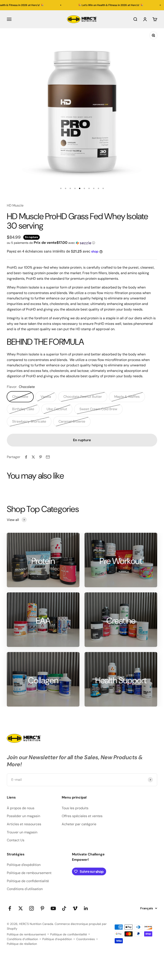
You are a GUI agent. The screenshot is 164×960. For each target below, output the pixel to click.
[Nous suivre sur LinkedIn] (86, 908)
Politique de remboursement (29, 873)
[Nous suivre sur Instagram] (31, 908)
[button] (82, 243)
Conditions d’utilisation (22, 939)
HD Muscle (15, 205)
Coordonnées (85, 939)
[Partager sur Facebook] (26, 457)
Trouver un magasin (22, 832)
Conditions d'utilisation (25, 889)
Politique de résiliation (22, 944)
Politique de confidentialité (28, 881)
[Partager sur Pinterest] (40, 457)
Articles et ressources (24, 824)
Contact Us (15, 840)
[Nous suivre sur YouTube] (53, 908)
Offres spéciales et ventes (82, 816)
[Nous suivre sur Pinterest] (42, 908)
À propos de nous (20, 808)
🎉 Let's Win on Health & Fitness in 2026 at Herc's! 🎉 (97, 5)
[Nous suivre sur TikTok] (64, 908)
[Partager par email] (47, 457)
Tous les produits (75, 808)
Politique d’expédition (57, 939)
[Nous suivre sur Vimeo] (75, 908)
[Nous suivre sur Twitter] (20, 908)
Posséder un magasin (23, 816)
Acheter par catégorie (79, 824)
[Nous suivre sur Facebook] (10, 908)
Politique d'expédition (24, 864)
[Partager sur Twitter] (33, 457)
